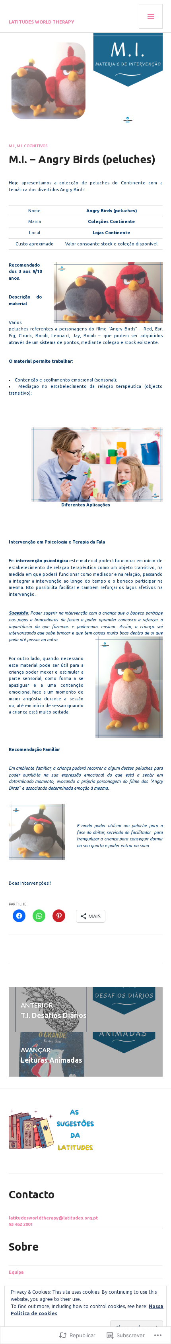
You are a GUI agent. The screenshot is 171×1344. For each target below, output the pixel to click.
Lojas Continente (111, 232)
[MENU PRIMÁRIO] (151, 16)
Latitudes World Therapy (41, 22)
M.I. (12, 146)
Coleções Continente (111, 221)
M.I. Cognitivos (32, 146)
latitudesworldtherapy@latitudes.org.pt (53, 1218)
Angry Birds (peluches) (111, 210)
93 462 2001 (21, 1224)
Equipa (16, 1272)
